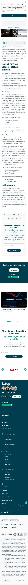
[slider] (9, 43)
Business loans (8, 437)
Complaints (4, 506)
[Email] (20, 218)
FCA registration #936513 (7, 412)
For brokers (4, 422)
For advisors (5, 419)
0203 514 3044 (8, 392)
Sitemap (6, 486)
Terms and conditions (6, 497)
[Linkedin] (16, 218)
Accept (14, 15)
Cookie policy (10, 27)
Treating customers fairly (7, 500)
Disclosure (3, 503)
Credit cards (7, 474)
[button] (26, 2)
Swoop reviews (8, 464)
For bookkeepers (6, 429)
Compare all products (9, 479)
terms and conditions (7, 575)
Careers (6, 456)
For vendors (5, 425)
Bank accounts (8, 477)
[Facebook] (12, 218)
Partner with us (8, 461)
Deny (14, 19)
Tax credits (7, 447)
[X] (9, 218)
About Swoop (8, 454)
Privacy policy (16, 27)
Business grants (8, 439)
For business (5, 415)
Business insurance (9, 472)
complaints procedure (18, 575)
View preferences (14, 24)
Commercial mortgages (10, 444)
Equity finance (8, 442)
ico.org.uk (6, 563)
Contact (6, 459)
